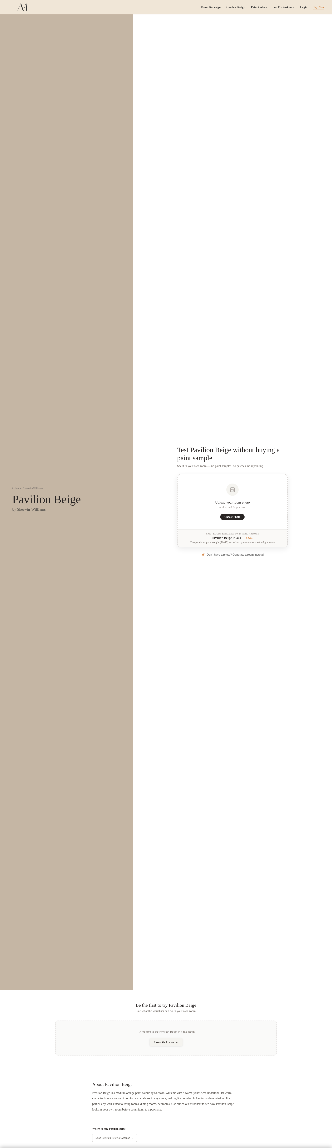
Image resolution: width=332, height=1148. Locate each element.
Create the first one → (166, 1042)
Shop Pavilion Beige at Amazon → (114, 1137)
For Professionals (283, 7)
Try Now (318, 7)
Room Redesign (211, 7)
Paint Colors (259, 7)
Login (303, 7)
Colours (16, 488)
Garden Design (235, 7)
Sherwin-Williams (33, 488)
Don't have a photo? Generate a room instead (235, 554)
